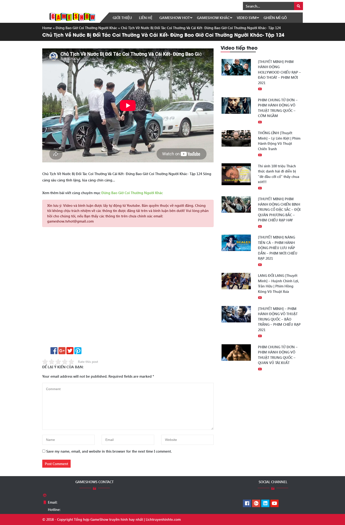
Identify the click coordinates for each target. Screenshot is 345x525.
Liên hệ (145, 17)
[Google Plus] (256, 503)
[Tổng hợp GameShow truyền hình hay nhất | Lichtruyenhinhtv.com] (72, 16)
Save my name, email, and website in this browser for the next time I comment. (109, 451)
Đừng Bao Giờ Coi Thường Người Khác (86, 27)
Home (47, 27)
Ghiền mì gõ (275, 17)
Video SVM (247, 17)
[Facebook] (247, 503)
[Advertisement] (128, 289)
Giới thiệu (122, 17)
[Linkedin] (265, 503)
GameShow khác (213, 17)
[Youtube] (274, 503)
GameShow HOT (174, 17)
